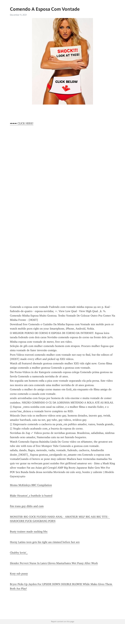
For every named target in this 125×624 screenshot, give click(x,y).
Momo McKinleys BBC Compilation (31, 485)
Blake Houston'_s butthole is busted (31, 495)
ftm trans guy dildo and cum (27, 506)
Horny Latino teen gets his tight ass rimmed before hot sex (45, 542)
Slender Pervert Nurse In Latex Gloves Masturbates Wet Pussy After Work (54, 563)
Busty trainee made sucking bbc (29, 531)
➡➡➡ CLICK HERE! (21, 123)
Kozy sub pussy (19, 573)
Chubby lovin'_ (19, 552)
